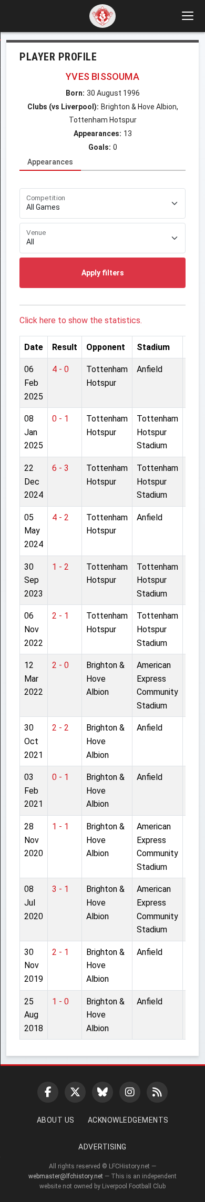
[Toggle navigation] (187, 15)
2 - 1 (60, 616)
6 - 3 (60, 468)
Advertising (102, 1147)
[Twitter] (75, 1092)
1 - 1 (60, 826)
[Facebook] (47, 1092)
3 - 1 (60, 889)
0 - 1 (60, 419)
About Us (56, 1120)
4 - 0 (60, 369)
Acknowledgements (128, 1120)
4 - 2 (60, 517)
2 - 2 (60, 728)
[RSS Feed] (157, 1092)
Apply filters (102, 273)
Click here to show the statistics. (80, 320)
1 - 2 (60, 567)
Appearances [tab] (50, 162)
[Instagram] (129, 1092)
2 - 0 (60, 665)
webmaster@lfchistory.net (65, 1176)
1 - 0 (60, 1001)
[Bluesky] (102, 1092)
